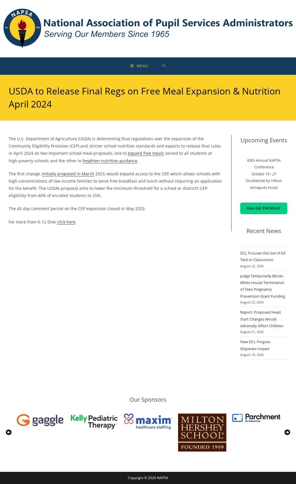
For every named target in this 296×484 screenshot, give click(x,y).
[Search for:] (164, 66)
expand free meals (146, 153)
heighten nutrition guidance (110, 160)
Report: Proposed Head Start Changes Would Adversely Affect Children (261, 319)
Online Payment (264, 208)
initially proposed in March (68, 174)
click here (66, 222)
